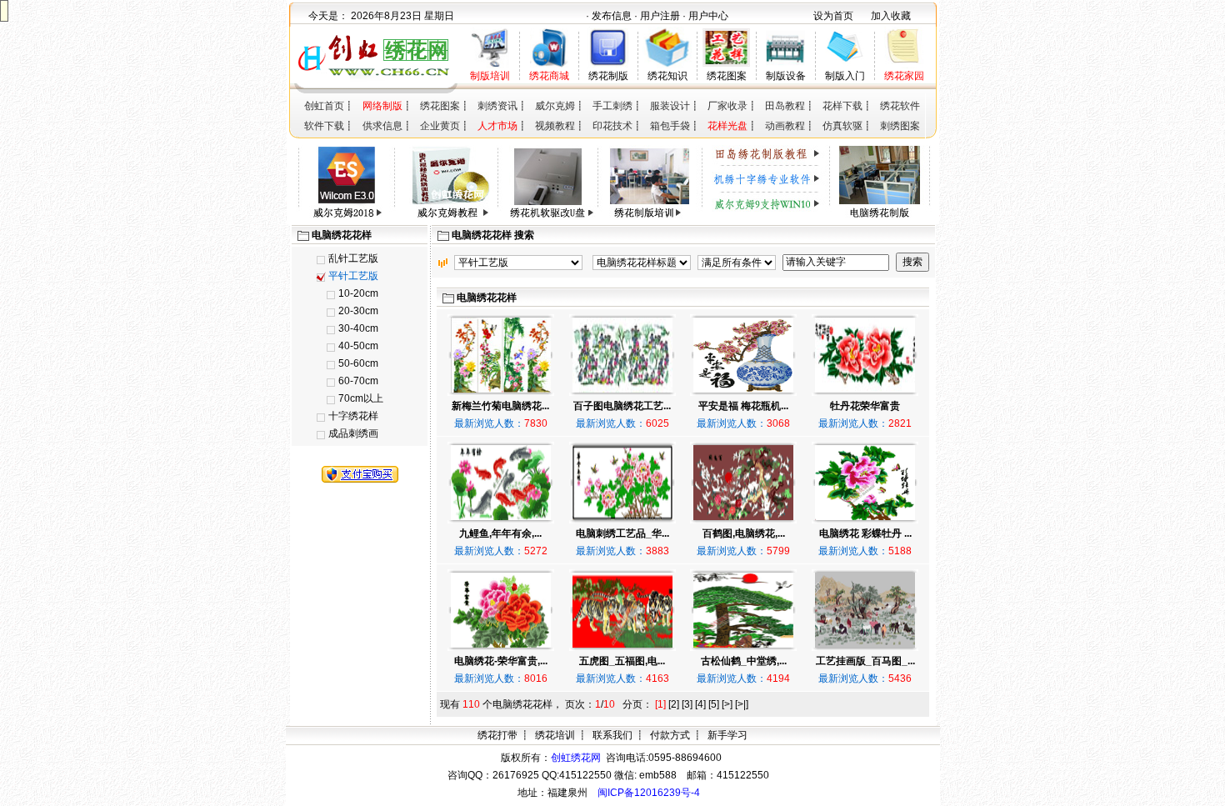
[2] (673, 704)
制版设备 (786, 76)
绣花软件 (900, 106)
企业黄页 (440, 126)
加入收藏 (891, 16)
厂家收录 (728, 106)
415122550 (743, 775)
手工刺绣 (612, 106)
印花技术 (612, 126)
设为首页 (833, 16)
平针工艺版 (353, 276)
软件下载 (324, 126)
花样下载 (842, 106)
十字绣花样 (353, 416)
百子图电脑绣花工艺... (622, 406)
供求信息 (382, 126)
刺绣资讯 (498, 106)
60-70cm (358, 381)
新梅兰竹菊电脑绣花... (500, 406)
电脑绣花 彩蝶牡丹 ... (865, 533)
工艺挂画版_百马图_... (865, 661)
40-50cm (358, 346)
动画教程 (785, 126)
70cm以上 (360, 398)
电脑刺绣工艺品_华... (622, 533)
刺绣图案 (900, 126)
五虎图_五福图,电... (622, 661)
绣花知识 (668, 76)
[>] (727, 704)
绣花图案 (727, 76)
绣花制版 (608, 76)
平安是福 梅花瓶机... (743, 406)
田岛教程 (785, 106)
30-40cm (358, 328)
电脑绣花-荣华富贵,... (501, 661)
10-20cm (358, 293)
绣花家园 (904, 76)
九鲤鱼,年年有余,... (500, 533)
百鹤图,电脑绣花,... (743, 533)
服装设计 (670, 106)
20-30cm (358, 311)
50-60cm (358, 363)
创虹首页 (324, 106)
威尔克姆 (555, 106)
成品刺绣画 (353, 433)
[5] (713, 704)
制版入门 (845, 76)
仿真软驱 (842, 126)
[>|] (741, 704)
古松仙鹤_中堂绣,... (744, 661)
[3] (687, 704)
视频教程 (555, 126)
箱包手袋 (670, 126)
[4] (700, 704)
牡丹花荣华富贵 (865, 406)
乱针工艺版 (353, 258)
